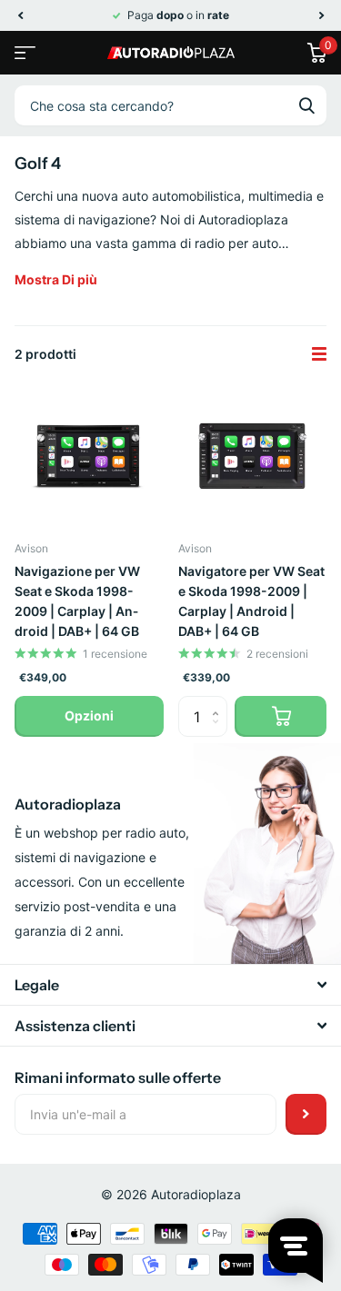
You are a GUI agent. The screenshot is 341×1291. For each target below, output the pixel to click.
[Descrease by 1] (220, 732)
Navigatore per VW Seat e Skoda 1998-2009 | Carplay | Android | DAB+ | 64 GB (251, 601)
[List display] (319, 354)
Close (170, 985)
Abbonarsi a (306, 1114)
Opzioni (89, 715)
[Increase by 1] (220, 702)
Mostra (56, 279)
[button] (20, 15)
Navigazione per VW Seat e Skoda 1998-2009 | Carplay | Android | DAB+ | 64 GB (77, 601)
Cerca (306, 105)
